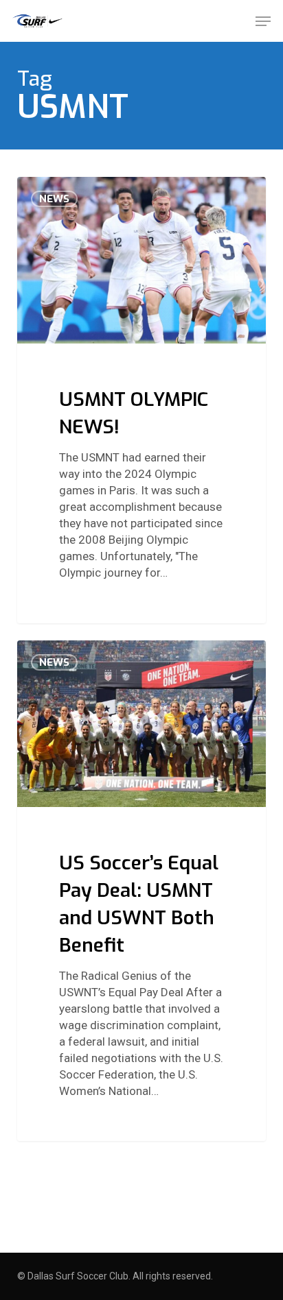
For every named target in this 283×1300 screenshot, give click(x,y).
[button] (263, 21)
